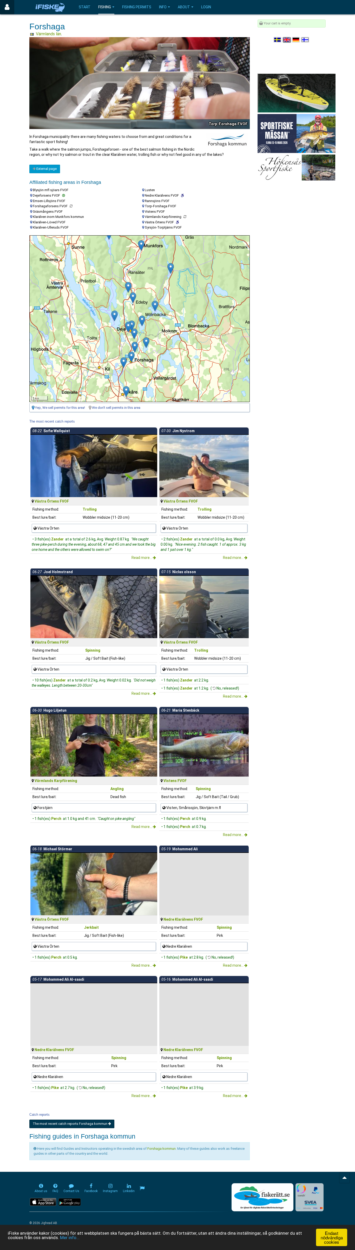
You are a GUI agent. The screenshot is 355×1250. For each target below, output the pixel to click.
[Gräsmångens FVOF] (170, 268)
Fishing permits (136, 7)
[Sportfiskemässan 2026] (297, 133)
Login (206, 7)
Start (84, 7)
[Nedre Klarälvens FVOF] (126, 391)
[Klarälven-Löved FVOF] (123, 362)
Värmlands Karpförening (56, 781)
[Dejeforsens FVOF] (131, 325)
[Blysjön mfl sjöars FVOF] (146, 342)
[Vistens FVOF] (114, 316)
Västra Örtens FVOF (52, 501)
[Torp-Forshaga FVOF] (135, 347)
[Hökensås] (296, 167)
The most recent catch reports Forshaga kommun (70, 1124)
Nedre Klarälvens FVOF (183, 919)
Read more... (142, 558)
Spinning (92, 650)
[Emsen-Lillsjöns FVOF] (128, 287)
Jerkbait (91, 927)
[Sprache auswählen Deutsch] (296, 40)
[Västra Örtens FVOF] (155, 306)
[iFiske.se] (50, 7)
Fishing (104, 7)
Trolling (90, 509)
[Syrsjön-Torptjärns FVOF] (134, 334)
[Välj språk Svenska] (277, 40)
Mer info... (70, 1237)
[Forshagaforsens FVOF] (131, 357)
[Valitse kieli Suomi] (305, 40)
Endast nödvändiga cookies (332, 1237)
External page (46, 169)
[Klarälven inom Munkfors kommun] (141, 245)
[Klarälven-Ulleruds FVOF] (133, 297)
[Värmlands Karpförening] (128, 327)
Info (163, 7)
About (184, 7)
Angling (117, 789)
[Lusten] (142, 321)
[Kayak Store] (297, 93)
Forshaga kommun (161, 1149)
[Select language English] (287, 40)
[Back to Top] (344, 1177)
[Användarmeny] (7, 7)
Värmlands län (48, 33)
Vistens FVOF (175, 781)
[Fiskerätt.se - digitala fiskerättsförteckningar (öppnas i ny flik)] (262, 1197)
